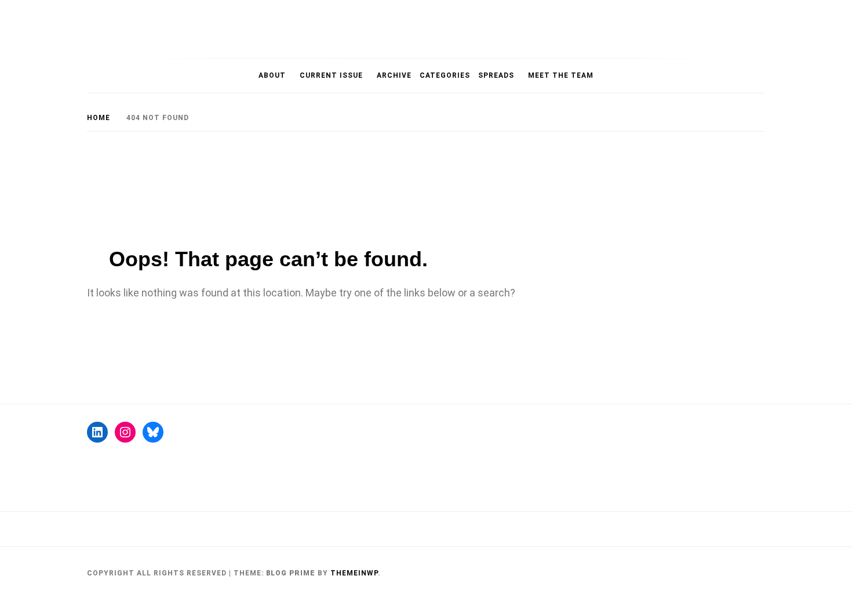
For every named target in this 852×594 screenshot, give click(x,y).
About (272, 75)
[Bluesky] (153, 432)
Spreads (496, 75)
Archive (394, 75)
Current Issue (331, 75)
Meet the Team (561, 75)
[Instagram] (125, 432)
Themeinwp (354, 573)
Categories (445, 75)
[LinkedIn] (97, 432)
